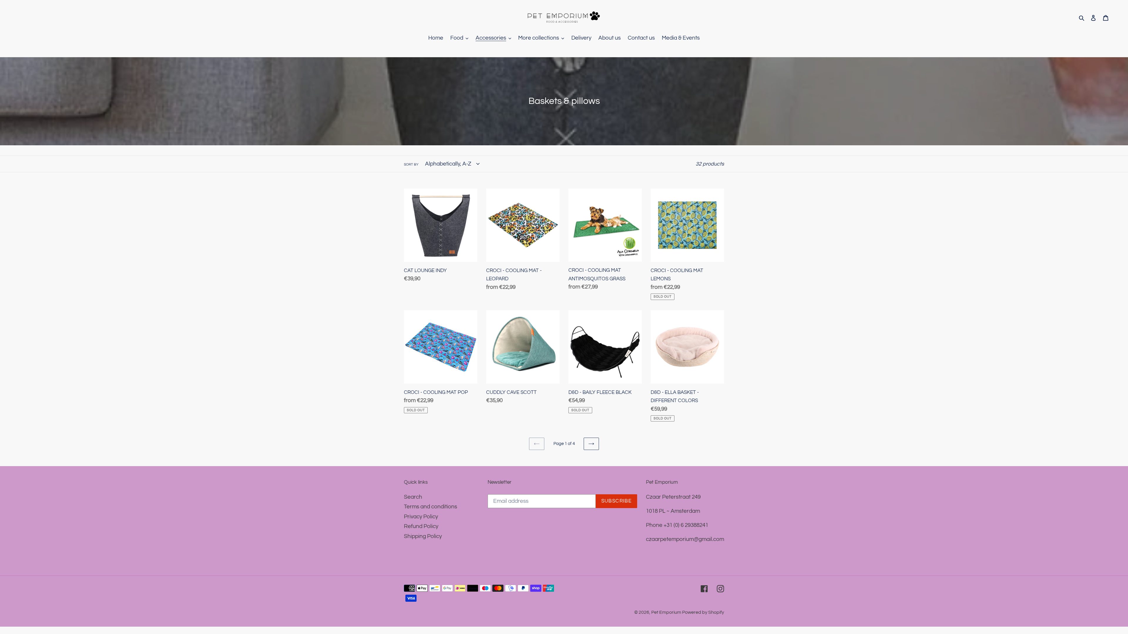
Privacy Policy (421, 517)
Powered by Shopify (703, 612)
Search (413, 497)
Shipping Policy (423, 536)
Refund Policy (421, 526)
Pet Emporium (666, 612)
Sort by (411, 164)
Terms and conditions (430, 507)
